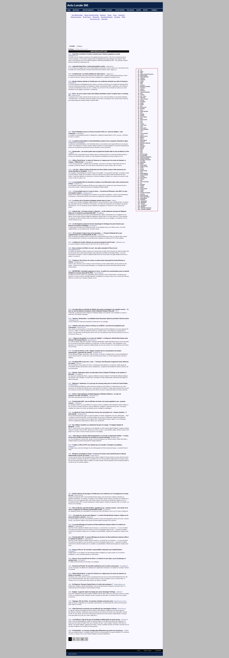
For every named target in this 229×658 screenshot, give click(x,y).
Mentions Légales (147, 650)
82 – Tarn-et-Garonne (143, 181)
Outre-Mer (104, 19)
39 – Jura (140, 122)
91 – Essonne (141, 194)
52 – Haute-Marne (142, 140)
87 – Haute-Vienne (142, 188)
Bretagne (103, 15)
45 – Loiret (140, 130)
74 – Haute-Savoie (142, 170)
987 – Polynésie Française (144, 208)
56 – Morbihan (141, 146)
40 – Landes (141, 123)
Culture (108, 10)
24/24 (68, 10)
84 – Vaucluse (141, 184)
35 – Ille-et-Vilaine (142, 117)
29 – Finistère (141, 108)
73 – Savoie (141, 169)
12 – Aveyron (141, 85)
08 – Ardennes (141, 79)
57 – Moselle (141, 147)
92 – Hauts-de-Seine (143, 195)
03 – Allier (140, 72)
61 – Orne (140, 152)
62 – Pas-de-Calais (142, 154)
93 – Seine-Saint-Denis (143, 197)
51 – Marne (140, 139)
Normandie (96, 17)
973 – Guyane (141, 203)
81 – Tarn (140, 180)
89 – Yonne (140, 191)
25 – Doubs (141, 103)
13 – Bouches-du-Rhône (144, 86)
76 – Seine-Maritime (143, 173)
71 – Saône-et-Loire (143, 166)
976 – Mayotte (141, 206)
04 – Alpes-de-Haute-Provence (146, 74)
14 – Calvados (141, 88)
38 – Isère (140, 121)
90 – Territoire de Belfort (144, 192)
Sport (145, 10)
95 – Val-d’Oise (141, 199)
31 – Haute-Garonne (143, 111)
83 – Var (140, 183)
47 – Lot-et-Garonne (143, 133)
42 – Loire (140, 126)
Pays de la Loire (95, 19)
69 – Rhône (141, 163)
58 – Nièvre (141, 148)
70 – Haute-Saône (142, 165)
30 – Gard (140, 110)
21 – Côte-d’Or (141, 97)
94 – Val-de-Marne (142, 198)
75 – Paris (140, 172)
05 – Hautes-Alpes (142, 75)
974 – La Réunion (142, 205)
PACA (123, 17)
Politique (130, 10)
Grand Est (121, 15)
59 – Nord (140, 150)
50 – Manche (141, 137)
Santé (138, 10)
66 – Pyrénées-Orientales (144, 159)
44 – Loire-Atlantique (143, 129)
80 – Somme (141, 179)
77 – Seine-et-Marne (143, 174)
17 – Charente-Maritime (144, 92)
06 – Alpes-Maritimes (143, 77)
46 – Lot (140, 132)
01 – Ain (140, 70)
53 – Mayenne (141, 141)
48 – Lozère (141, 135)
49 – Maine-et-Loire (143, 136)
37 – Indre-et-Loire (142, 119)
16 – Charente (141, 90)
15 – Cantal (141, 89)
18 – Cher (140, 93)
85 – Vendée (141, 186)
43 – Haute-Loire (142, 128)
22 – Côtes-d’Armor (143, 99)
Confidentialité (158, 650)
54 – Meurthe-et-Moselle (144, 143)
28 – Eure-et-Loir (142, 107)
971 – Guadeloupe (142, 201)
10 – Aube (140, 82)
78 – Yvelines (141, 176)
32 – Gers (140, 112)
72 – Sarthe (141, 168)
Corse (115, 15)
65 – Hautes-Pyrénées (143, 158)
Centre (109, 15)
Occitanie (117, 17)
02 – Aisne (140, 71)
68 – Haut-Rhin (141, 162)
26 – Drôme (141, 104)
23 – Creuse (141, 100)
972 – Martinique (142, 202)
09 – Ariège (141, 81)
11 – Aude (140, 83)
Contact (138, 650)
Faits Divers (120, 10)
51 (82, 639)
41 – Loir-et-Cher (142, 125)
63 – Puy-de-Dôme (142, 155)
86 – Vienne (141, 187)
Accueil (72, 46)
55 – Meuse (141, 144)
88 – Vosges (141, 190)
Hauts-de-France (76, 17)
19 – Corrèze (141, 94)
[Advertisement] (98, 33)
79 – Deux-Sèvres (142, 177)
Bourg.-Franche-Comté (91, 15)
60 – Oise (140, 151)
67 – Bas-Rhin (141, 161)
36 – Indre (140, 118)
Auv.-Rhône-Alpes (77, 15)
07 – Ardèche (141, 78)
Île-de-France (87, 17)
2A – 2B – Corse (142, 96)
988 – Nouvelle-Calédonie (144, 209)
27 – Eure (140, 106)
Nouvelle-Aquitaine (107, 17)
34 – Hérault (141, 115)
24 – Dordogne (141, 101)
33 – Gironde (141, 114)
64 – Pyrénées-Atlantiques (144, 157)
